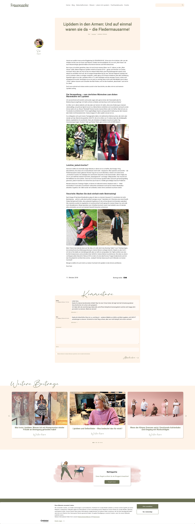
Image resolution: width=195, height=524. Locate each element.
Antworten (73, 312)
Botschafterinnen (82, 5)
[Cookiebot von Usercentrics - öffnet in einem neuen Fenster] (44, 521)
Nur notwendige (147, 511)
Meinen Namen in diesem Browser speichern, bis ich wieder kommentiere (74, 354)
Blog (73, 5)
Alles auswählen (147, 506)
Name (57, 346)
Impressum (96, 516)
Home (68, 5)
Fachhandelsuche (117, 5)
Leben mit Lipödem (102, 5)
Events (126, 5)
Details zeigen (58, 521)
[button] (124, 278)
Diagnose (94, 34)
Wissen (92, 5)
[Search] (182, 5)
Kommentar (59, 327)
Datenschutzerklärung (84, 516)
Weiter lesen (39, 435)
